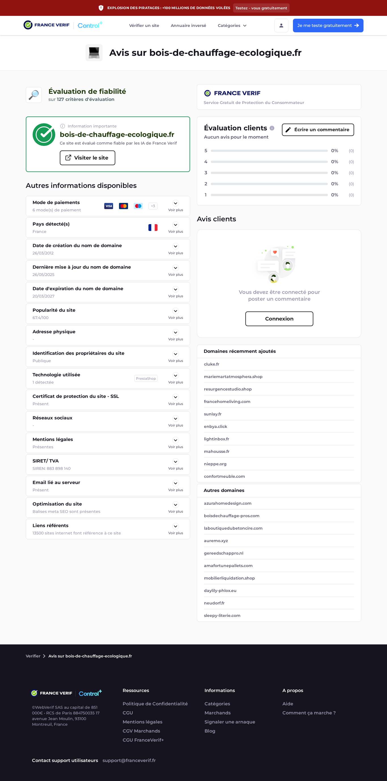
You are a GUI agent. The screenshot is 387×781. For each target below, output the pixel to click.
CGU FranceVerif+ (143, 740)
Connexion (279, 319)
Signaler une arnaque (230, 722)
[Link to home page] (46, 25)
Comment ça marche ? (309, 713)
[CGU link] (272, 128)
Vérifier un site (144, 25)
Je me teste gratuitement (324, 25)
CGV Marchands (141, 731)
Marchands (218, 713)
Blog (210, 731)
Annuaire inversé (188, 25)
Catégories (229, 25)
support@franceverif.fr (129, 760)
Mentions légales (142, 722)
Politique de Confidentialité (155, 703)
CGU (128, 713)
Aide (287, 703)
